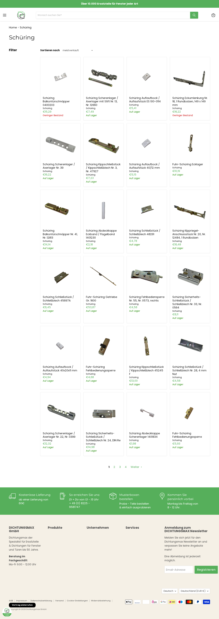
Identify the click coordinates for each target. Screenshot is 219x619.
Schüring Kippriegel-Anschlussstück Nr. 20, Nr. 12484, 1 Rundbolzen (189, 234)
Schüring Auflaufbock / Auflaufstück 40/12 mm (144, 166)
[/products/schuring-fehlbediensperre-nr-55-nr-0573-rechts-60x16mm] (146, 276)
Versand (59, 600)
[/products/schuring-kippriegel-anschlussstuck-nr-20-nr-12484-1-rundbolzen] (190, 209)
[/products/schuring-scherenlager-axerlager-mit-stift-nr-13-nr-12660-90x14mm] (103, 77)
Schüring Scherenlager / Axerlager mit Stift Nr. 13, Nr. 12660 (102, 101)
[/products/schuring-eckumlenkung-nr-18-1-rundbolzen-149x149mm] (190, 77)
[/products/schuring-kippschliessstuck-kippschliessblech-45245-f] (146, 346)
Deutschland (193, 591)
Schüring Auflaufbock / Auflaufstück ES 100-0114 (145, 99)
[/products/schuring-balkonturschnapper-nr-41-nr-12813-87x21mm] (60, 209)
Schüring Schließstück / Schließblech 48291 (144, 232)
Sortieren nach (50, 50)
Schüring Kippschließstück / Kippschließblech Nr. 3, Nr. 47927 (103, 167)
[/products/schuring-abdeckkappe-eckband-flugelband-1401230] (103, 209)
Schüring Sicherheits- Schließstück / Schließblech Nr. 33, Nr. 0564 (187, 302)
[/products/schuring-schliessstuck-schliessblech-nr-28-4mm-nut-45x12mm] (190, 346)
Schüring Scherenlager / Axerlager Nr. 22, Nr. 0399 (59, 435)
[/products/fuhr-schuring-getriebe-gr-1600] (103, 276)
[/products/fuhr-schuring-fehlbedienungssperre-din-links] (103, 346)
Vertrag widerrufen (22, 605)
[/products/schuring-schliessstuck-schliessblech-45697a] (60, 276)
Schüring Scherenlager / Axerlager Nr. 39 (59, 166)
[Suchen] (194, 15)
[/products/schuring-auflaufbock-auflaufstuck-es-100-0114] (146, 77)
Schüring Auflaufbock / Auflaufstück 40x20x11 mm (60, 368)
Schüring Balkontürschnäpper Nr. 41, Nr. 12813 (60, 234)
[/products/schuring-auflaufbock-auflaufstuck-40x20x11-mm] (60, 346)
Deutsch (168, 591)
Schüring (47, 108)
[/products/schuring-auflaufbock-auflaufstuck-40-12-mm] (146, 143)
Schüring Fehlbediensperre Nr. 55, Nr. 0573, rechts (146, 298)
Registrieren (206, 570)
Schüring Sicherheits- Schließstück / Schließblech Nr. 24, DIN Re (103, 436)
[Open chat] (7, 612)
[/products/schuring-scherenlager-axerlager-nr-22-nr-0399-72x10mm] (60, 412)
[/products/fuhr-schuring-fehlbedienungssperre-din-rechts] (190, 412)
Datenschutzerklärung (41, 600)
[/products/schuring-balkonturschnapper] (60, 77)
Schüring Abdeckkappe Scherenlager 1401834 (144, 435)
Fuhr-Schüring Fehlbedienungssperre (100, 368)
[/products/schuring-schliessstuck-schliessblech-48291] (146, 209)
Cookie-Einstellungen (77, 600)
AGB (11, 600)
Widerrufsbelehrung (101, 600)
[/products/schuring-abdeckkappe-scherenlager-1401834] (146, 412)
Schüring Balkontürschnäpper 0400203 (56, 101)
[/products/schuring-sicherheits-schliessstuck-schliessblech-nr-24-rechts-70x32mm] (103, 412)
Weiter (135, 467)
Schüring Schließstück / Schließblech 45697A (58, 298)
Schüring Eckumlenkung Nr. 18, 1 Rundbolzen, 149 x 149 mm (190, 101)
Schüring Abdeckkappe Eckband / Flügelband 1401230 (101, 234)
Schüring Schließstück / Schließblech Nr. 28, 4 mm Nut (189, 370)
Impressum (21, 600)
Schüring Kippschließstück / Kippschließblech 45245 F (146, 370)
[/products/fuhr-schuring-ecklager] (190, 143)
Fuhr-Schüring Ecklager (187, 164)
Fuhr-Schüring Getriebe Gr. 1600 (101, 298)
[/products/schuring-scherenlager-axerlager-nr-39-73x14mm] (60, 143)
